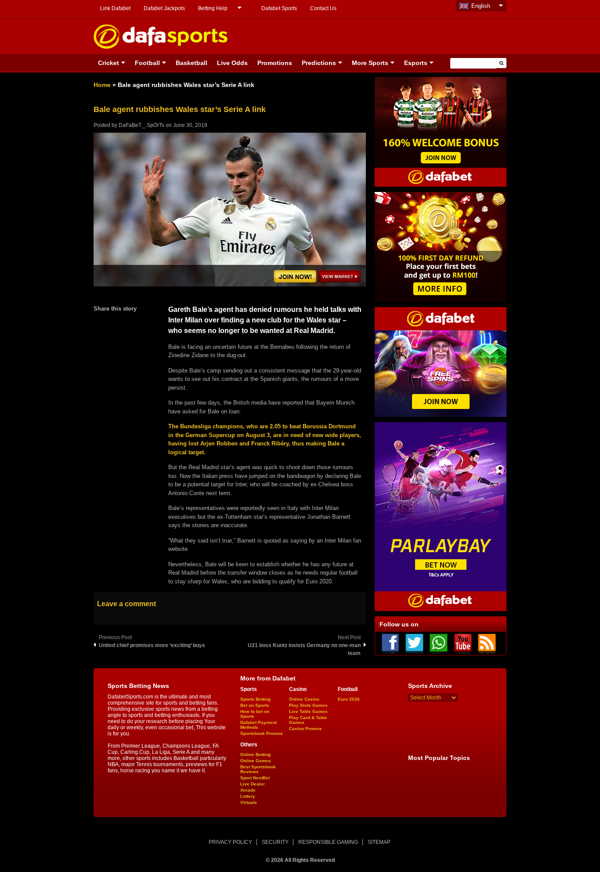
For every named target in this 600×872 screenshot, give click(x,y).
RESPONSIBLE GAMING (328, 842)
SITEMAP (379, 842)
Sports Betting (255, 699)
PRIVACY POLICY (230, 842)
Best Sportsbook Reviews (258, 769)
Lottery (247, 796)
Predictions (319, 62)
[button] (501, 63)
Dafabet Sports (279, 8)
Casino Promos (305, 728)
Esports (415, 62)
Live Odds (232, 62)
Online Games (255, 760)
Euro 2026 (349, 699)
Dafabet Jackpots (164, 8)
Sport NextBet (255, 777)
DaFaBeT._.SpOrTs (141, 125)
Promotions (274, 62)
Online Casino (304, 699)
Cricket (108, 62)
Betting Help (213, 8)
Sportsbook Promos (261, 733)
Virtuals (248, 802)
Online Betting (255, 754)
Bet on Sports (254, 705)
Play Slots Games (308, 705)
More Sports (370, 62)
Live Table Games (308, 711)
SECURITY (275, 842)
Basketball (191, 62)
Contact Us (323, 8)
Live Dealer (252, 784)
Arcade (248, 790)
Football (147, 62)
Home (102, 84)
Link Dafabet (115, 8)
